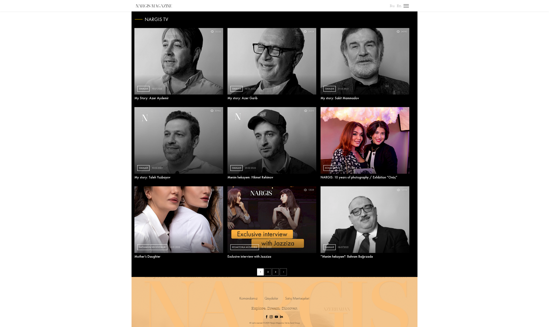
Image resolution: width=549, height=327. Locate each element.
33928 (311, 31)
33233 (218, 31)
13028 (311, 189)
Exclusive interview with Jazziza (249, 256)
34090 (404, 31)
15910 (218, 189)
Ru (392, 6)
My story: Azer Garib (242, 98)
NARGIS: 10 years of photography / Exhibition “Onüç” (359, 177)
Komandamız (248, 298)
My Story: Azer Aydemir (151, 98)
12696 (404, 189)
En (399, 6)
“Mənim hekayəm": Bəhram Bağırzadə (347, 256)
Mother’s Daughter (147, 256)
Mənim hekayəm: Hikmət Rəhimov (250, 177)
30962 (218, 110)
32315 (311, 110)
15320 (404, 110)
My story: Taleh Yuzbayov (152, 177)
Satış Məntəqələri (297, 298)
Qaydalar (271, 298)
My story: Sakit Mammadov (340, 98)
